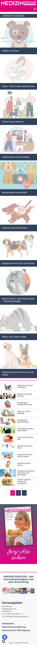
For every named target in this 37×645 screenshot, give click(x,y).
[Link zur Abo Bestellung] (18, 534)
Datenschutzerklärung (14, 627)
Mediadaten (8, 623)
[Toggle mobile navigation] (34, 9)
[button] (3, 641)
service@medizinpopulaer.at (16, 616)
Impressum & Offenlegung (16, 630)
